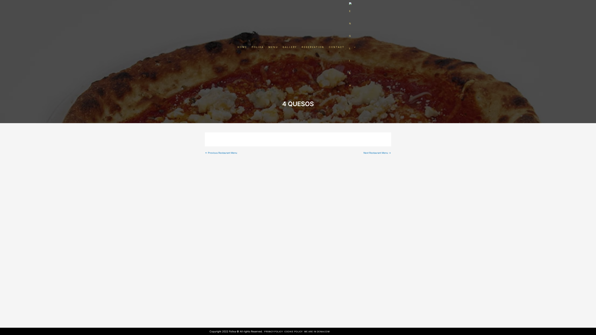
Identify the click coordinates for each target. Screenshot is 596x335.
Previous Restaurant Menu (221, 153)
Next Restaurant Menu (377, 153)
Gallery (290, 47)
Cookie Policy (293, 331)
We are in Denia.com (317, 331)
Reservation (313, 47)
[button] (353, 47)
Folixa (258, 47)
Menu (273, 47)
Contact (336, 47)
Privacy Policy (273, 331)
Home (242, 47)
